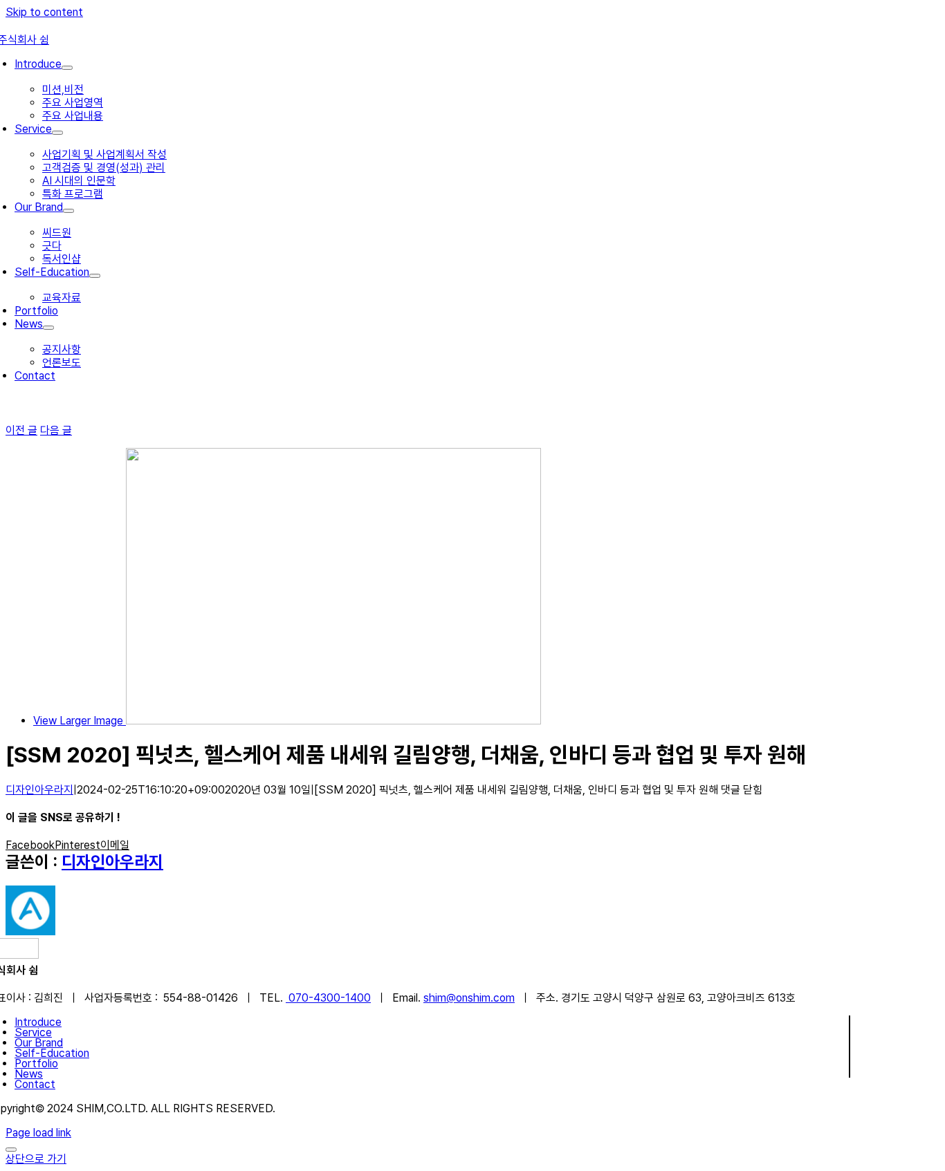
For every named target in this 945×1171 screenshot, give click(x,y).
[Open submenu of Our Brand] (68, 211)
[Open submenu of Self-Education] (94, 276)
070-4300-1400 (328, 997)
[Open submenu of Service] (57, 133)
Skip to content (44, 12)
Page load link (38, 1132)
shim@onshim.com (469, 997)
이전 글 (21, 430)
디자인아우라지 (39, 789)
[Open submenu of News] (48, 328)
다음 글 (56, 430)
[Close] (11, 1149)
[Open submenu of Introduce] (67, 68)
